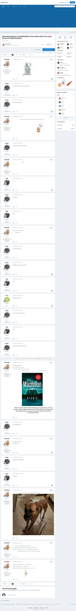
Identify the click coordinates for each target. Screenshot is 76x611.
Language (29, 607)
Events (24, 6)
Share (43, 44)
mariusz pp (72, 47)
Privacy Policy (36, 607)
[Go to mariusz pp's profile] (68, 48)
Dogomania (4, 2)
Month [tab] (63, 94)
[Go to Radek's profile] (7, 87)
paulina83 (63, 109)
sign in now (28, 590)
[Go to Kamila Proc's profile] (60, 98)
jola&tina (63, 113)
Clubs (20, 6)
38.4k (7, 188)
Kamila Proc (63, 97)
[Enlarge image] (28, 68)
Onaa (6, 295)
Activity (8, 6)
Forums (2, 9)
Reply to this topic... (12, 594)
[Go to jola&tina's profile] (60, 114)
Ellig (7, 178)
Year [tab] (68, 94)
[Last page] (26, 55)
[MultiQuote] (13, 79)
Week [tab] (58, 94)
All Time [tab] (72, 94)
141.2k (7, 69)
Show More (66, 117)
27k (7, 305)
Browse (3, 6)
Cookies (47, 607)
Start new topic (38, 49)
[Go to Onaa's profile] (7, 299)
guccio (62, 105)
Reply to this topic (48, 49)
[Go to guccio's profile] (60, 106)
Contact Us (42, 607)
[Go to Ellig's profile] (7, 182)
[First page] (2, 55)
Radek (6, 83)
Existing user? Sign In (63, 2)
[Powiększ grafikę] (40, 127)
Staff (13, 9)
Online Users (18, 9)
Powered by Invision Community (38, 609)
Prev (5, 54)
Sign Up (72, 2)
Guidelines (8, 9)
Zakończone (16, 45)
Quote (17, 78)
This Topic (69, 6)
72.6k (7, 110)
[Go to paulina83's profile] (60, 110)
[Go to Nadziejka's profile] (3, 44)
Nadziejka (9, 43)
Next (24, 54)
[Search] (73, 6)
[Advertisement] (38, 19)
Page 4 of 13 (31, 54)
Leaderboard (14, 6)
